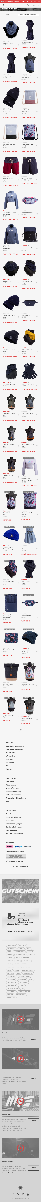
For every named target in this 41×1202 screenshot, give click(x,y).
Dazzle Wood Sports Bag (9, 414)
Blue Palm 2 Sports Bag (8, 513)
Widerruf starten (12, 788)
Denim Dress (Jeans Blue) (26, 547)
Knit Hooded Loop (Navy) (26, 282)
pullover (10, 967)
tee (22, 988)
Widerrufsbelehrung (13, 791)
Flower (9, 958)
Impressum (10, 782)
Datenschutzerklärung (14, 795)
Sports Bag (22, 979)
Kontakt (9, 769)
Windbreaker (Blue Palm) (8, 582)
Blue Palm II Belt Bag (27, 212)
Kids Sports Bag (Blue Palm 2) (27, 145)
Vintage (10, 994)
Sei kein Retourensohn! (14, 833)
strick (31, 979)
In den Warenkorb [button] (10, 48)
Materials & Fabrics (13, 817)
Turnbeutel (11, 991)
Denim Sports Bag (26, 718)
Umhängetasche (24, 991)
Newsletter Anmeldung (14, 749)
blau (9, 951)
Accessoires (11, 945)
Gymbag (10, 961)
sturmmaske (11, 985)
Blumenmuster (19, 951)
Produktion (10, 820)
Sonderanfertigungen (14, 827)
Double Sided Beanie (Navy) (9, 316)
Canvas (30, 951)
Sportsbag (11, 979)
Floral (30, 955)
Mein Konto (10, 753)
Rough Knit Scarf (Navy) (26, 582)
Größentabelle (11, 830)
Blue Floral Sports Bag (27, 684)
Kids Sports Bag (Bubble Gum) (25, 110)
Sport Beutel (28, 973)
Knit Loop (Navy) (7, 281)
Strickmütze (11, 982)
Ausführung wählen (11, 185)
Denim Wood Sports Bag (8, 476)
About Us (9, 766)
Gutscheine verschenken (15, 746)
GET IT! (30, 931)
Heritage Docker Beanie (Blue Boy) (8, 548)
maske (17, 964)
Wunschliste (10, 756)
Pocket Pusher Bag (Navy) (26, 247)
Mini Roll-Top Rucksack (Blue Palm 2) (28, 513)
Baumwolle (11, 948)
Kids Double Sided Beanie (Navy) (8, 110)
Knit (18, 961)
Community (10, 759)
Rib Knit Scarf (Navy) (27, 42)
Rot (18, 967)
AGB (7, 801)
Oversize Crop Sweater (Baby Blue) (27, 479)
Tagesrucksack (12, 988)
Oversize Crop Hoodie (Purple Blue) (9, 213)
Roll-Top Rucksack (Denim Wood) (8, 685)
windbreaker (20, 994)
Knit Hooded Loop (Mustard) (26, 350)
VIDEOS (33, 1039)
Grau (18, 958)
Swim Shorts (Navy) (26, 178)
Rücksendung (11, 785)
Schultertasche (27, 970)
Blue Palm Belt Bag (26, 615)
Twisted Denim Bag (8, 715)
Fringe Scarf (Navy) (8, 75)
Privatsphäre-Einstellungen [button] (16, 798)
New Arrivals (11, 814)
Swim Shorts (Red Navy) (8, 179)
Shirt (18, 973)
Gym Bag (26, 958)
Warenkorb (10, 762)
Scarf (9, 970)
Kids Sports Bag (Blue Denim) (9, 145)
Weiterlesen (7, 520)
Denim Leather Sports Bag (27, 445)
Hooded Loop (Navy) (9, 384)
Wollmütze (11, 998)
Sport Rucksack (24, 976)
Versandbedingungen (14, 824)
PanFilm (11, 1173)
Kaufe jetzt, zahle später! (8, 1)
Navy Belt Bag (25, 315)
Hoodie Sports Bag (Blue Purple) (26, 76)
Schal (17, 970)
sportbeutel (11, 976)
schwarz (10, 973)
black (29, 948)
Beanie (21, 948)
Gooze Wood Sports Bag (27, 414)
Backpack (22, 945)
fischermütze (20, 955)
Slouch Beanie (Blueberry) (25, 651)
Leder (9, 964)
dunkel (9, 955)
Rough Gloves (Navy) (27, 384)
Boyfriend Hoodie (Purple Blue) (8, 247)
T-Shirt (21, 985)
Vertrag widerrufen (20, 866)
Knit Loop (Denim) (8, 43)
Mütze (24, 964)
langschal (26, 961)
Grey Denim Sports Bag (8, 445)
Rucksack (26, 967)
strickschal (23, 982)
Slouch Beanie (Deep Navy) (9, 350)
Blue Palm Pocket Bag (9, 650)
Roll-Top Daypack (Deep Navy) (8, 616)
